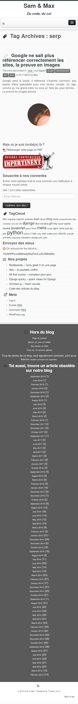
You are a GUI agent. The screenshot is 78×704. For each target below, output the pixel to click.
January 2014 (37, 583)
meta (41, 227)
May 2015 (36, 519)
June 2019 (37, 380)
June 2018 (37, 408)
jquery (28, 228)
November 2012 (37, 638)
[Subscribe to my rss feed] (4, 23)
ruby (39, 233)
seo (5, 75)
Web (30, 70)
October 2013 (37, 595)
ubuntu (62, 233)
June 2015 (36, 515)
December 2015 (37, 491)
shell (44, 233)
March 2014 (37, 575)
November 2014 (37, 543)
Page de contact (39, 338)
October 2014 (37, 547)
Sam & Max (39, 5)
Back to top (69, 696)
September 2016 (37, 471)
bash (36, 219)
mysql (49, 228)
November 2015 (37, 495)
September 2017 (37, 436)
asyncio (20, 219)
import (60, 223)
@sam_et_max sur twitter (39, 342)
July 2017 (37, 439)
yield (45, 237)
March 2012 (37, 670)
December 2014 (37, 539)
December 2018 (37, 392)
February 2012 (36, 674)
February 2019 (37, 384)
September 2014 (37, 551)
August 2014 (37, 555)
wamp (34, 237)
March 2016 (37, 479)
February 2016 (37, 483)
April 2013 (36, 618)
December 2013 (37, 587)
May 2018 (37, 412)
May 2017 (37, 447)
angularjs (12, 219)
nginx (55, 228)
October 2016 (37, 467)
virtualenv (26, 237)
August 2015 (36, 507)
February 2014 (36, 579)
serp (12, 75)
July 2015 (36, 511)
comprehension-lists (67, 219)
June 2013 (36, 610)
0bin (5, 219)
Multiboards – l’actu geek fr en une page (32, 265)
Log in (12, 300)
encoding (44, 223)
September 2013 (37, 599)
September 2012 (37, 646)
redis (34, 233)
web (40, 237)
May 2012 (36, 662)
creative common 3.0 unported (43, 359)
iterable (6, 228)
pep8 (67, 228)
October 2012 (37, 642)
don (37, 223)
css (13, 223)
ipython (67, 223)
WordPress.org (17, 314)
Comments (17, 309)
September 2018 (37, 396)
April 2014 (36, 571)
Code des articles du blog (24, 288)
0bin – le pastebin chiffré (23, 269)
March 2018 (37, 416)
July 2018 (37, 404)
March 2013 (37, 622)
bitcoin (43, 219)
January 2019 (37, 388)
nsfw (61, 228)
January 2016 (37, 487)
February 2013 (36, 626)
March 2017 (37, 455)
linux (34, 228)
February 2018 (37, 420)
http (55, 223)
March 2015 (37, 527)
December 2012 (37, 634)
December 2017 (37, 424)
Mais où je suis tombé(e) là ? (23, 144)
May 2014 (36, 567)
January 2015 (37, 535)
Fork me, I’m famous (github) (39, 349)
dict (20, 223)
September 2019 (37, 376)
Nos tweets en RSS (39, 345)
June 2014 (36, 563)
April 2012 (36, 666)
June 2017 (37, 443)
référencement (62, 70)
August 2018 (37, 400)
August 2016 (37, 475)
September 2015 (37, 503)
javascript (18, 227)
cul (16, 223)
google (50, 70)
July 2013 (36, 606)
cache (55, 219)
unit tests (7, 237)
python (15, 232)
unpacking (16, 237)
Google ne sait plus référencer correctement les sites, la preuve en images (33, 60)
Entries (15, 305)
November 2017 (37, 428)
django (28, 223)
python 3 (27, 233)
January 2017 (37, 463)
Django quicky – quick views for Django (32, 279)
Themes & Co (54, 691)
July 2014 (36, 559)
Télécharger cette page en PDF (24, 149)
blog (49, 219)
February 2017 (37, 459)
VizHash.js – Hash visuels (24, 284)
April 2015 (36, 523)
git (51, 223)
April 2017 (37, 451)
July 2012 (36, 654)
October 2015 (37, 499)
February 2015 (37, 531)
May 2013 (36, 614)
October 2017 (37, 432)
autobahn (29, 219)
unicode (70, 233)
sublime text (52, 233)
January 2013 (37, 630)
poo (5, 233)
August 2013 (36, 603)
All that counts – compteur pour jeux (30, 274)
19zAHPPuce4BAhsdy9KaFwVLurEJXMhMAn (29, 254)
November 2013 (37, 591)
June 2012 (36, 658)
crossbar (7, 223)
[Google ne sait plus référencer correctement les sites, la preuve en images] (39, 114)
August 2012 (36, 650)
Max (36, 74)
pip (71, 228)
